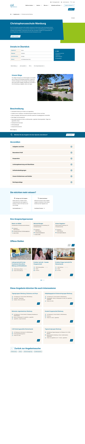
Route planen (59, 58)
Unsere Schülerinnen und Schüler (22, 176)
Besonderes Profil (18, 152)
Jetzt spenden (23, 65)
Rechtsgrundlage (17, 182)
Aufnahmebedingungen (19, 170)
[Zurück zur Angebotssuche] (12, 348)
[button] (42, 128)
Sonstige (22, 56)
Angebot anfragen (14, 36)
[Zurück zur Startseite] (10, 14)
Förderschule (14, 351)
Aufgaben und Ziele (18, 146)
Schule (22, 50)
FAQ (30, 65)
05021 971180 (16, 233)
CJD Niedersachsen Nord (26, 59)
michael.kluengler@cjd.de (40, 232)
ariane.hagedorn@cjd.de (61, 232)
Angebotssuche (16, 14)
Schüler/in (23, 53)
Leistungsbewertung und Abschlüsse (23, 164)
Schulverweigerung (28, 351)
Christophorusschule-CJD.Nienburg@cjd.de (21, 231)
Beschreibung (14, 65)
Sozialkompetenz (38, 351)
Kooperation (16, 158)
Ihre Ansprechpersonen (39, 65)
